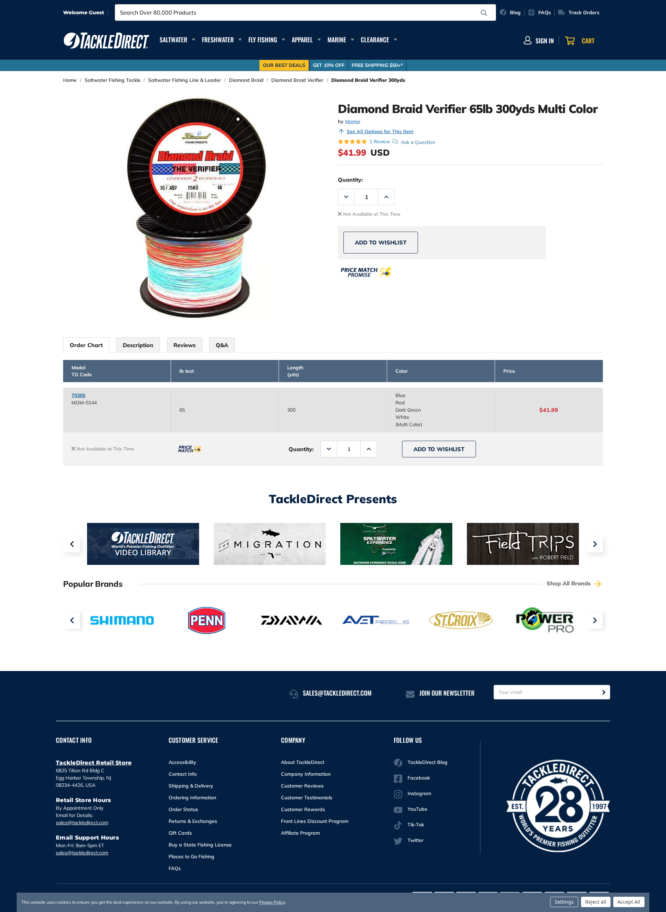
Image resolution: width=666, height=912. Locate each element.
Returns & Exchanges (193, 821)
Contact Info (183, 774)
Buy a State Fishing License (200, 845)
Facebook (419, 778)
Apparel (302, 39)
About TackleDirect (302, 762)
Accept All (628, 901)
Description (138, 345)
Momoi (352, 121)
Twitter (416, 840)
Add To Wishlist (381, 242)
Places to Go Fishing (191, 856)
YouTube (417, 809)
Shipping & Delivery (191, 786)
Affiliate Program (300, 833)
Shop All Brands (569, 583)
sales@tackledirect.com (82, 822)
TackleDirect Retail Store (93, 762)
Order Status (183, 809)
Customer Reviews (302, 786)
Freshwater (218, 39)
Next (594, 544)
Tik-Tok (416, 824)
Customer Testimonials (306, 797)
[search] (484, 12)
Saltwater (173, 39)
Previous (71, 544)
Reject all (595, 901)
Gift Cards (180, 833)
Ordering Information (192, 797)
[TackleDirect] (106, 40)
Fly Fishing (262, 39)
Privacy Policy (272, 902)
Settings (564, 901)
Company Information (306, 774)
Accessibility (182, 762)
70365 (78, 395)
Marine (336, 39)
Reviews (184, 345)
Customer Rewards (303, 809)
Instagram (419, 793)
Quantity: (350, 179)
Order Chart (86, 345)
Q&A (222, 345)
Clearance (375, 39)
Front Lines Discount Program (314, 821)
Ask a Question (418, 142)
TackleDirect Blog (427, 762)
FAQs (175, 868)
